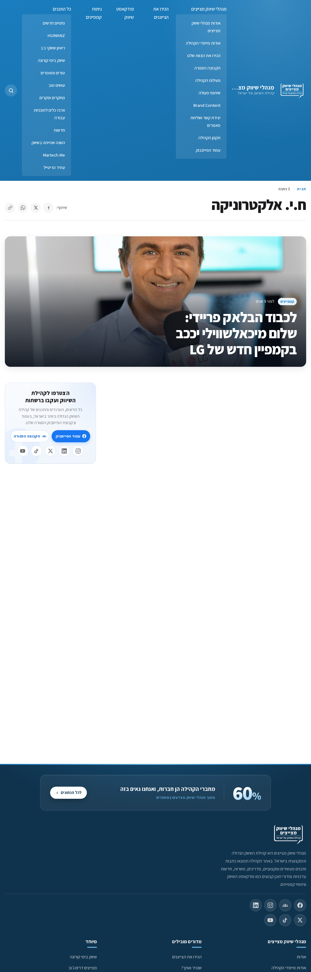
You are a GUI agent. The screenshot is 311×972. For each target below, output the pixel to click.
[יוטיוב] (22, 450)
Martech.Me (54, 155)
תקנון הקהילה (209, 137)
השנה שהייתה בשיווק (48, 142)
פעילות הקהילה (207, 80)
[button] (11, 90)
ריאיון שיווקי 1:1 (53, 48)
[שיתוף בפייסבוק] (48, 208)
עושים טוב (57, 85)
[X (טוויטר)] (300, 920)
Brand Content (206, 105)
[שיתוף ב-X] (35, 208)
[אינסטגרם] (78, 450)
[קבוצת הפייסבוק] (285, 905)
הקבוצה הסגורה (207, 68)
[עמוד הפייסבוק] (300, 905)
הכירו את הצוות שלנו (203, 55)
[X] (50, 450)
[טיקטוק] (36, 450)
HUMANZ (56, 35)
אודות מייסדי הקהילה (203, 43)
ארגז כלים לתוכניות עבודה (49, 113)
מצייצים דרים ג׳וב (83, 967)
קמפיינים (287, 301)
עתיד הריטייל (54, 167)
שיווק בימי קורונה (51, 60)
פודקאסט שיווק (125, 13)
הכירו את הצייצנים (161, 13)
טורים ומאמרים (53, 73)
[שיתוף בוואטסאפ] (23, 208)
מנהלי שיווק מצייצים (250, 87)
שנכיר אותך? (191, 967)
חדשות (59, 130)
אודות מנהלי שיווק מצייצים (206, 26)
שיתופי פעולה (209, 93)
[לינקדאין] (64, 450)
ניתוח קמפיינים (94, 13)
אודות (301, 957)
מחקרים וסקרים (52, 97)
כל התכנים (62, 9)
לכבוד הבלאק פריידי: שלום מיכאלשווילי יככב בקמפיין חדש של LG (236, 333)
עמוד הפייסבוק (208, 150)
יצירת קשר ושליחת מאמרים (205, 121)
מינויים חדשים (54, 23)
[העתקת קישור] (10, 208)
